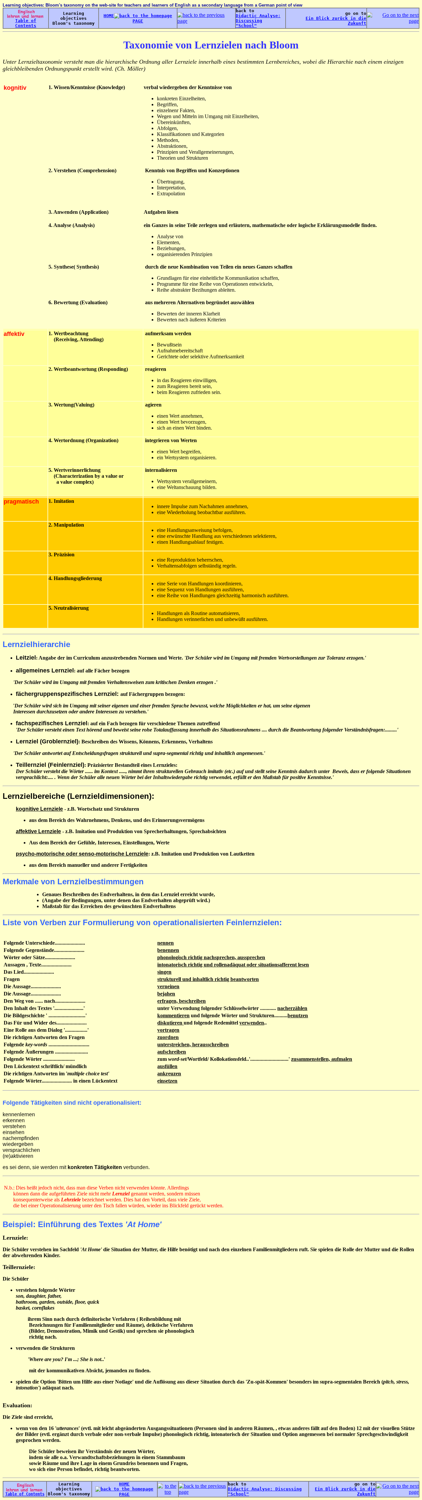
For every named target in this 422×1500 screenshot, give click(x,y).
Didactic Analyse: (258, 15)
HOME (109, 15)
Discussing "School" (249, 23)
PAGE (124, 1494)
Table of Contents (25, 23)
